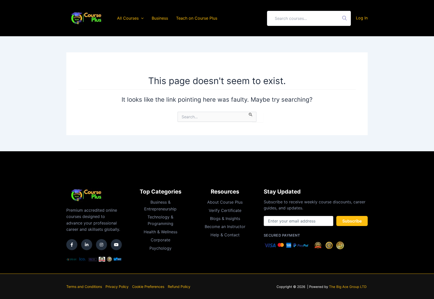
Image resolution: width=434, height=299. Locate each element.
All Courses (128, 18)
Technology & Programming (160, 220)
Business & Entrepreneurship (160, 205)
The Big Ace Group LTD (348, 287)
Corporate (160, 239)
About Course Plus (225, 202)
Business (160, 18)
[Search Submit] (251, 114)
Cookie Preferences (148, 286)
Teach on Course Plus (196, 18)
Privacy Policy (117, 286)
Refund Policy (179, 286)
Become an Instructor (225, 226)
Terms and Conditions (84, 286)
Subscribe (352, 220)
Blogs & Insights (225, 218)
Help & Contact (225, 234)
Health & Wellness (160, 231)
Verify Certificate (225, 210)
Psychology (160, 248)
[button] (141, 18)
